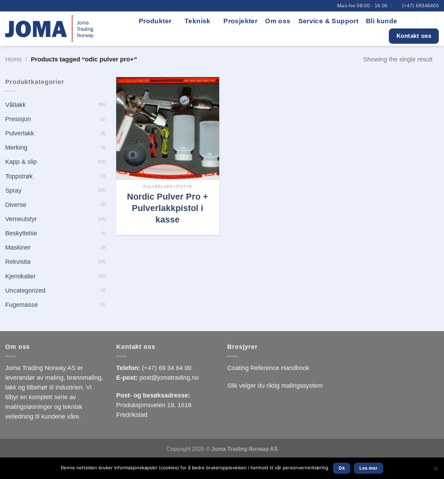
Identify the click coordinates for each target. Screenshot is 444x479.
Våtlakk (15, 104)
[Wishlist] (426, 20)
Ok (342, 468)
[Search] (408, 21)
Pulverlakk (19, 133)
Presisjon (18, 119)
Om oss (277, 21)
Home (13, 59)
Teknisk (198, 21)
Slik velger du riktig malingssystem (275, 385)
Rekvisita (18, 261)
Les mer (368, 468)
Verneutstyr (21, 219)
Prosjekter (240, 21)
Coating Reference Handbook (268, 367)
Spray (13, 190)
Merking (16, 147)
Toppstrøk (19, 176)
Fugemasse (21, 304)
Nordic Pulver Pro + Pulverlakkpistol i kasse (167, 208)
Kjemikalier (20, 276)
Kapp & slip (21, 161)
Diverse (15, 204)
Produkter (155, 21)
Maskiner (18, 247)
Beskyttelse (21, 233)
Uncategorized (25, 290)
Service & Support (328, 21)
